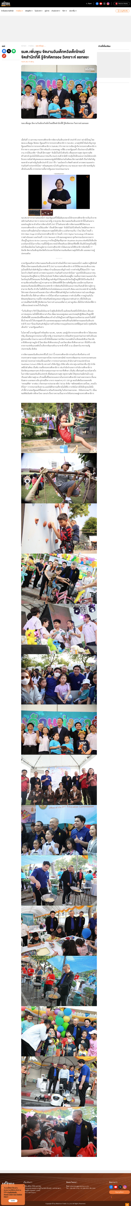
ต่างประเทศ (55, 10)
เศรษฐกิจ (28, 10)
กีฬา (63, 10)
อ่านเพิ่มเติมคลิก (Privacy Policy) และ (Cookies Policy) (13, 1194)
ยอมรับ (13, 1201)
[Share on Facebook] (4, 51)
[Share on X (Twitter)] (9, 51)
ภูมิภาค (47, 10)
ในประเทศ (38, 10)
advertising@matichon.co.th (79, 1186)
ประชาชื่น (72, 10)
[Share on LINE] (14, 51)
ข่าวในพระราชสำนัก (7, 10)
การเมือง (18, 10)
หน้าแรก (23, 46)
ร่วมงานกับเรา (119, 1192)
